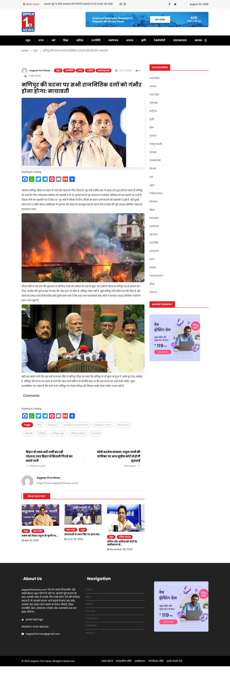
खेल (152, 127)
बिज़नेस (153, 201)
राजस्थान (154, 251)
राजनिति (96, 40)
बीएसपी (28, 433)
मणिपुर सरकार (78, 433)
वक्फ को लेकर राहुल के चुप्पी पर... (40, 535)
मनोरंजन (113, 40)
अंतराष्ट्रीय (154, 78)
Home (25, 50)
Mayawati (123, 424)
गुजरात (153, 135)
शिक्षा (65, 40)
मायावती (96, 433)
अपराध (129, 40)
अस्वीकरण (140, 661)
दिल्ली (153, 168)
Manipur (52, 424)
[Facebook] (169, 4)
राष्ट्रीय (90, 70)
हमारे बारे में (107, 661)
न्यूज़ (28, 40)
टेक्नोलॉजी (159, 40)
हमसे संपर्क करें (174, 661)
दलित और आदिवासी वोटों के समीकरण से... (122, 543)
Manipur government (76, 424)
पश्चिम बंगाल (125, 537)
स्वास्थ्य (198, 40)
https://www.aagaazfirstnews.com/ (57, 483)
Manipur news (103, 424)
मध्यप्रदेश (154, 218)
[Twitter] (175, 4)
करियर (79, 40)
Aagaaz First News (39, 70)
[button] (120, 4)
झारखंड (153, 152)
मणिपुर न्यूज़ (58, 433)
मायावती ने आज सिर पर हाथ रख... (82, 534)
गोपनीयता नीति (155, 661)
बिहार (152, 210)
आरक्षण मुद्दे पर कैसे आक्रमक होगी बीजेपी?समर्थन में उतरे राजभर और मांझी (78, 4)
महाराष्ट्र (154, 234)
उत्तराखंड (154, 103)
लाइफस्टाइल (180, 40)
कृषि (143, 40)
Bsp (39, 424)
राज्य (41, 40)
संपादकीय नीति (123, 661)
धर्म (53, 40)
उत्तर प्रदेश (37, 531)
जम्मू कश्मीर (156, 144)
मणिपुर (42, 433)
